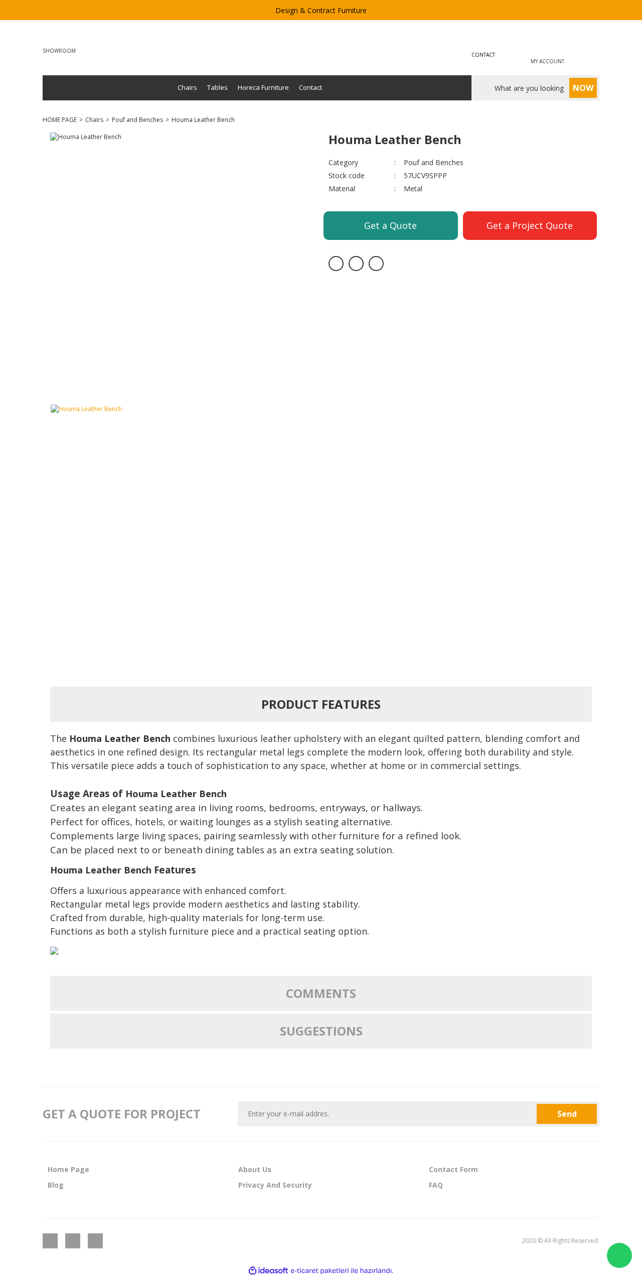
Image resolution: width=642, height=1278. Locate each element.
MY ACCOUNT (547, 61)
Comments (321, 993)
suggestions (321, 1031)
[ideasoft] (268, 1270)
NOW (583, 87)
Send (567, 1113)
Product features (321, 704)
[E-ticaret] (319, 1270)
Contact (310, 87)
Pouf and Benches (433, 162)
